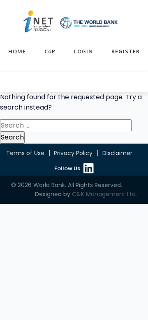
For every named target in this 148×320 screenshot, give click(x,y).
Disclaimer (117, 153)
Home (17, 51)
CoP (50, 51)
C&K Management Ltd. (104, 194)
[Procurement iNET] (70, 21)
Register (125, 51)
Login (83, 51)
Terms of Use (25, 153)
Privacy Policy (73, 153)
